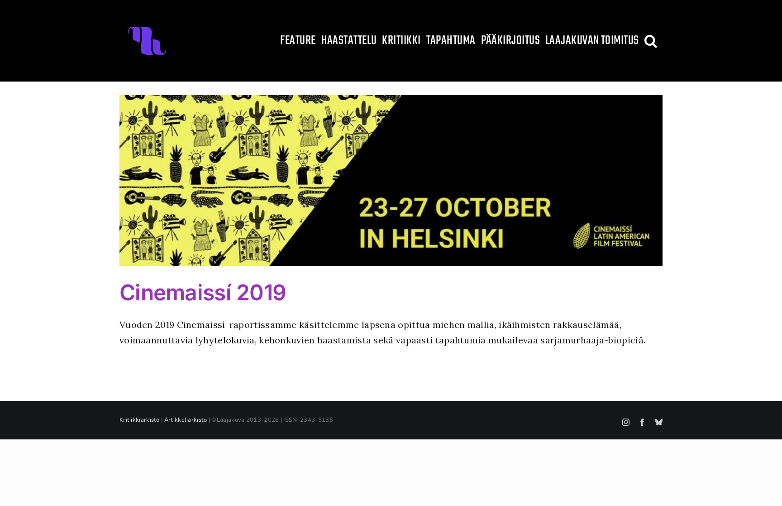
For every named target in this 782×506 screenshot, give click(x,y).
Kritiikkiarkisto (139, 420)
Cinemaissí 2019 (202, 292)
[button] (650, 41)
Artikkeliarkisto (185, 420)
